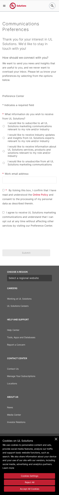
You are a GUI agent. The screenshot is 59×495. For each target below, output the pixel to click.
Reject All (29, 482)
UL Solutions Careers (17, 306)
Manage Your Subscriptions (21, 376)
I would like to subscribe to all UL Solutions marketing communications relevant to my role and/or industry (30, 126)
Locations (12, 383)
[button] (4, 5)
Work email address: (15, 173)
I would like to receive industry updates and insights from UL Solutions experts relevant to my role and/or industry (31, 138)
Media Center (14, 414)
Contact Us (13, 368)
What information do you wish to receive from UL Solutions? (27, 116)
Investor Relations (16, 422)
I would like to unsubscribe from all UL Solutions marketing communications (31, 163)
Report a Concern (16, 344)
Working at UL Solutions (19, 298)
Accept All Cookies (29, 488)
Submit (26, 252)
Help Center (13, 330)
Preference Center (41, 225)
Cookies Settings (29, 476)
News (10, 407)
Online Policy (40, 194)
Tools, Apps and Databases (21, 337)
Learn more (8, 468)
